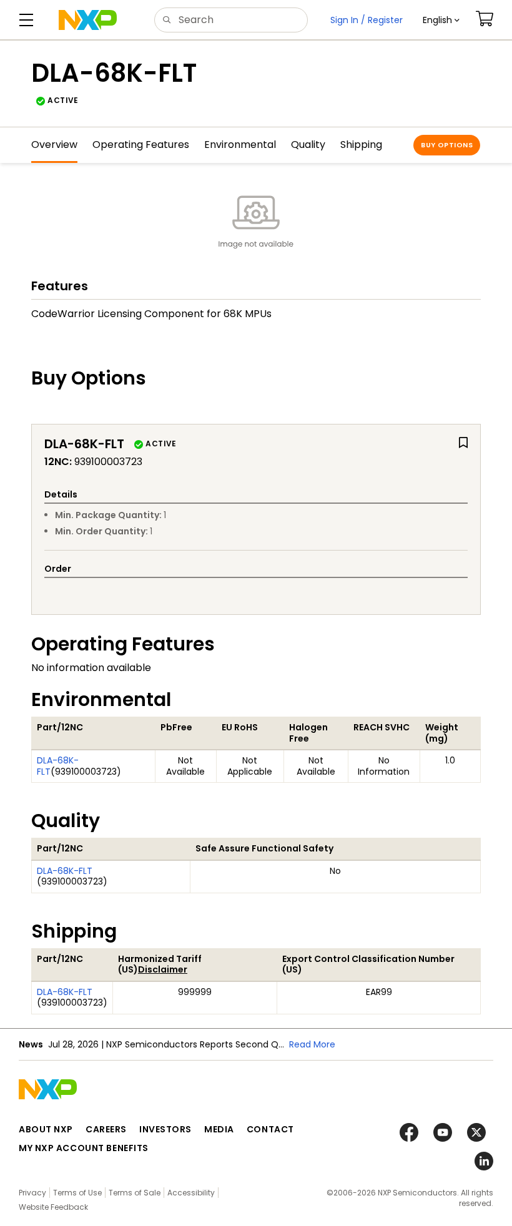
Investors (165, 1129)
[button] (441, 20)
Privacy (32, 1192)
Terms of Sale (134, 1192)
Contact (270, 1129)
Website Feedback (53, 1207)
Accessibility (191, 1192)
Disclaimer (162, 969)
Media (219, 1129)
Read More (312, 1044)
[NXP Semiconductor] (88, 20)
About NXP (46, 1129)
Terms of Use (77, 1192)
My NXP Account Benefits (84, 1148)
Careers (106, 1129)
